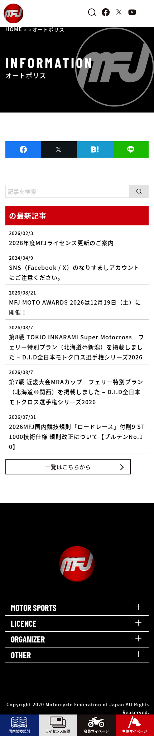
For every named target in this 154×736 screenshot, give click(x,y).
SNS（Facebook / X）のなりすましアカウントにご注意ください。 (74, 268)
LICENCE (24, 623)
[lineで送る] (131, 149)
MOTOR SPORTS (34, 607)
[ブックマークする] (95, 149)
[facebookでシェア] (23, 149)
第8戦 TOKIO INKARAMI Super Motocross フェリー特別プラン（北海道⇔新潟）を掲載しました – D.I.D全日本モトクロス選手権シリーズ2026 (76, 342)
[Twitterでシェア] (59, 149)
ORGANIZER (28, 639)
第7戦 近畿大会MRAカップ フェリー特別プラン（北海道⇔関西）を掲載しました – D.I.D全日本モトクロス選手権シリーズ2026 (76, 387)
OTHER (21, 655)
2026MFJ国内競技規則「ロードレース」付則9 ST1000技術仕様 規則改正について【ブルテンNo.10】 (77, 432)
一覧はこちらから (68, 466)
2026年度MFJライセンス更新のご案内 (61, 238)
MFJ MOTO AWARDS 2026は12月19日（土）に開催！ (75, 302)
